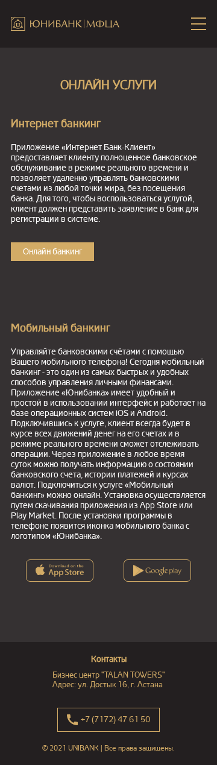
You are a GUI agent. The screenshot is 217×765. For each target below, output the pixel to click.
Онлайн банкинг (52, 252)
